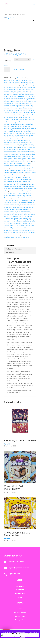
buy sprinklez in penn (17, 119)
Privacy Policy (20, 620)
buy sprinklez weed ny (27, 145)
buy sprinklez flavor (19, 94)
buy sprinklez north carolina (26, 133)
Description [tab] (10, 245)
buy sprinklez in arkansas (17, 99)
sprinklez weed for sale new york (19, 230)
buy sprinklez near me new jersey (17, 131)
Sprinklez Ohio (8, 219)
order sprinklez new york (23, 161)
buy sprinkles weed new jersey (21, 82)
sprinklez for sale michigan (17, 207)
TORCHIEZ (20, 597)
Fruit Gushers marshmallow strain (23, 152)
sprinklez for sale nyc (23, 212)
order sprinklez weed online (23, 163)
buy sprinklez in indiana (23, 106)
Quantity (8, 61)
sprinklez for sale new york (22, 209)
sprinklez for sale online (11, 214)
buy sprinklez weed (28, 138)
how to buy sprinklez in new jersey (15, 154)
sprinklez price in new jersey (22, 219)
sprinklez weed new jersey (12, 235)
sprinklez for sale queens (27, 214)
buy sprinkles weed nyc (11, 87)
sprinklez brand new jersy (17, 195)
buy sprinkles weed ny (27, 85)
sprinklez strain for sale (11, 221)
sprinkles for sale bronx (11, 166)
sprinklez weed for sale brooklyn (14, 225)
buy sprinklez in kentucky (25, 108)
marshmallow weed (28, 156)
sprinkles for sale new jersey (19, 168)
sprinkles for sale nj (22, 170)
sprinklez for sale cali (27, 202)
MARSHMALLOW (20, 593)
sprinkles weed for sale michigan (14, 184)
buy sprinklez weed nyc (11, 147)
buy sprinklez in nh (27, 115)
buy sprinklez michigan (17, 129)
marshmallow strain (14, 156)
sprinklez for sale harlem (11, 205)
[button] (33, 20)
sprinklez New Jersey (25, 216)
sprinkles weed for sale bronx (13, 179)
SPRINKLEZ (20, 586)
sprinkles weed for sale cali (21, 182)
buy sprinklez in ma (26, 110)
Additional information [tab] (14, 249)
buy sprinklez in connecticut (18, 101)
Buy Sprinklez (26, 89)
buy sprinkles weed (19, 80)
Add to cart (19, 69)
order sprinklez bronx (24, 159)
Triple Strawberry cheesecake (21, 634)
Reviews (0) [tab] (10, 252)
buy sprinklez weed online (27, 147)
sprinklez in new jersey (11, 216)
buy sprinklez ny (9, 135)
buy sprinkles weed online (27, 87)
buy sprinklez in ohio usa (11, 117)
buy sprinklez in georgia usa (20, 103)
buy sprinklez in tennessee (22, 122)
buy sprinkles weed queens (12, 89)
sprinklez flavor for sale (19, 198)
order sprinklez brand (10, 159)
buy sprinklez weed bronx (12, 140)
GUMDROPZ (20, 590)
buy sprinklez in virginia (22, 124)
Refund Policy (20, 616)
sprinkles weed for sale (23, 177)
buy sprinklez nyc (20, 135)
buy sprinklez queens (15, 138)
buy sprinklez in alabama (16, 96)
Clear (33, 59)
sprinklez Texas (24, 221)
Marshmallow (12, 14)
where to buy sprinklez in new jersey (17, 237)
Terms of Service (20, 612)
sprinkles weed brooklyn (16, 175)
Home (5, 14)
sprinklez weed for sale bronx (22, 223)
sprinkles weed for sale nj (15, 189)
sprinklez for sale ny (10, 212)
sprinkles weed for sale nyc (17, 191)
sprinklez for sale (14, 200)
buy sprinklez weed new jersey (19, 142)
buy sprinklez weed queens (12, 149)
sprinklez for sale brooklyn (12, 202)
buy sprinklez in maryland (24, 112)
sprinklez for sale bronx (27, 200)
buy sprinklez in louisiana (11, 110)
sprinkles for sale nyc (17, 172)
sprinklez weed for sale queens (25, 232)
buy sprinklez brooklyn (21, 92)
